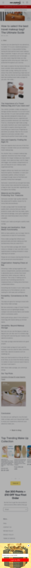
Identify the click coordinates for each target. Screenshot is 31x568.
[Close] (28, 545)
